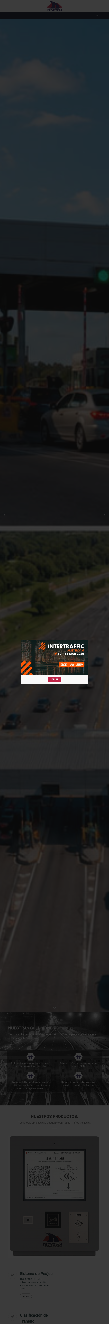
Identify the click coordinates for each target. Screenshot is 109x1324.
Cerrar (54, 679)
